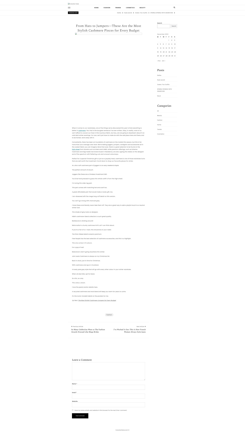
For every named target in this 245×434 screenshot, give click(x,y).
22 (169, 52)
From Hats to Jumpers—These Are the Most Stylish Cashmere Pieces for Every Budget (108, 28)
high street (76, 149)
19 (160, 52)
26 (161, 56)
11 (157, 48)
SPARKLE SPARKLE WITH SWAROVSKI (153, 13)
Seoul (169, 13)
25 (158, 56)
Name (74, 384)
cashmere (82, 130)
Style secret (120, 13)
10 (175, 44)
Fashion (107, 8)
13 (163, 48)
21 (166, 52)
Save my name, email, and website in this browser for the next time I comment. (101, 410)
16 (172, 48)
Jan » (163, 61)
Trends (118, 8)
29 (169, 56)
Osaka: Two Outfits (133, 13)
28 (166, 56)
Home (96, 8)
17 (174, 48)
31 (175, 56)
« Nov (159, 61)
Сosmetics (130, 8)
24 (175, 52)
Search (159, 23)
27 (164, 56)
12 (160, 48)
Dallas (111, 13)
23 (172, 52)
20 (164, 52)
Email (74, 392)
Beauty (142, 8)
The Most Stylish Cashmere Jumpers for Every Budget (97, 300)
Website (75, 401)
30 (172, 56)
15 (169, 48)
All (158, 111)
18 (158, 52)
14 (166, 48)
